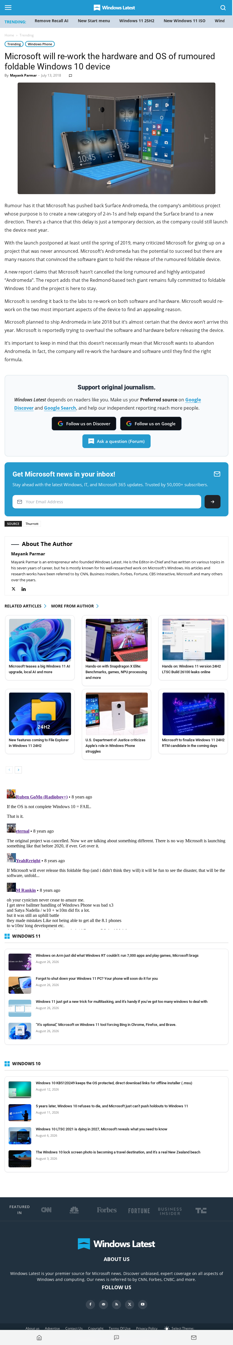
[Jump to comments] (116, 1337)
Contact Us (74, 1328)
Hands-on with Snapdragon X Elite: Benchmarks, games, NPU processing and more (116, 672)
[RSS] (116, 1304)
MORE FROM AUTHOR (72, 606)
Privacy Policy (146, 1328)
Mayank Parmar (23, 75)
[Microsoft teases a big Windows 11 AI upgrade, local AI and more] (40, 640)
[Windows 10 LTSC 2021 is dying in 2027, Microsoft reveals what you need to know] (20, 1135)
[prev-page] (9, 769)
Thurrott (32, 523)
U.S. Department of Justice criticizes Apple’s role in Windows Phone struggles (115, 745)
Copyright (95, 1328)
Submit (212, 501)
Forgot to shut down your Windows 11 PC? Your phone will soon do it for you (97, 978)
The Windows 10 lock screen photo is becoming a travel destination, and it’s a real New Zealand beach (118, 1152)
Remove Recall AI (51, 20)
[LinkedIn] (27, 589)
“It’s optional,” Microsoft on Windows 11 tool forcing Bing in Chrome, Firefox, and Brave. (106, 1024)
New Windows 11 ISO (184, 20)
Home (9, 35)
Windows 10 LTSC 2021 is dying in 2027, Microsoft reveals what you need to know (101, 1129)
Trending (14, 44)
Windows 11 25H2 (136, 20)
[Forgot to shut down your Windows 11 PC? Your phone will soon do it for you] (20, 985)
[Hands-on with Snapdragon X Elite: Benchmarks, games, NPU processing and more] (117, 640)
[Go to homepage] (39, 1337)
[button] (223, 8)
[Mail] (103, 1304)
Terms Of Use (120, 1328)
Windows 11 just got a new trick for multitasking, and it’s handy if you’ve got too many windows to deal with (121, 1001)
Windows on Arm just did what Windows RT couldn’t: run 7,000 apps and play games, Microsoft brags (117, 955)
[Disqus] (116, 858)
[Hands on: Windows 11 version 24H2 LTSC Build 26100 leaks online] (193, 640)
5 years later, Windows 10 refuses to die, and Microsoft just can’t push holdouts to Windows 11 (112, 1106)
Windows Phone (40, 44)
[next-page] (18, 769)
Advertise (52, 1328)
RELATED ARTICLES (23, 606)
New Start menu (94, 20)
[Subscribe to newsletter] (193, 1337)
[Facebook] (90, 1304)
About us (32, 1328)
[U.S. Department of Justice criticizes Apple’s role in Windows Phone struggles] (117, 714)
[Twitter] (16, 589)
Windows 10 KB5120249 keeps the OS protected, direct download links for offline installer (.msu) (114, 1083)
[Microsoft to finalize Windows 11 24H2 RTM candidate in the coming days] (193, 714)
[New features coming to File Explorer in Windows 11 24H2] (40, 714)
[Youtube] (142, 1304)
